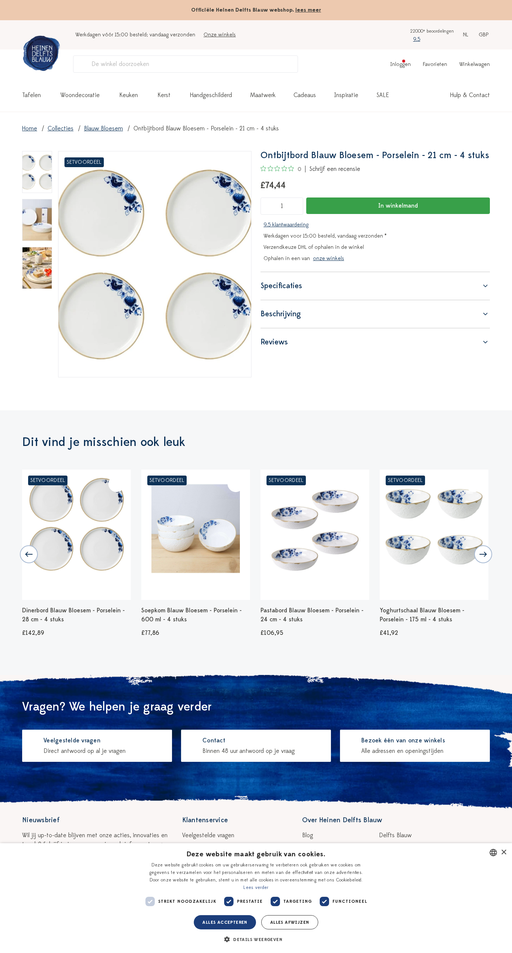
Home (29, 128)
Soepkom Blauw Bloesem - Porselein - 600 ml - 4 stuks (191, 615)
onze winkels (328, 258)
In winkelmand (398, 205)
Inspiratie (346, 95)
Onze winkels (220, 34)
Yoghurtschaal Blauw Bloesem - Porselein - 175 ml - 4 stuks (422, 615)
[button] (256, 939)
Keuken (128, 95)
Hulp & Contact (470, 95)
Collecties (60, 128)
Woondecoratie (80, 95)
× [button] (503, 852)
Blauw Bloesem (103, 128)
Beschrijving (280, 314)
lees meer (308, 10)
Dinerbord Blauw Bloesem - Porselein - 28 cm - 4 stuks (73, 615)
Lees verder (255, 887)
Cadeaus (304, 95)
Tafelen (31, 95)
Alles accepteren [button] (224, 922)
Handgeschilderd (211, 95)
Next (483, 554)
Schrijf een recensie (334, 169)
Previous (29, 554)
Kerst (164, 95)
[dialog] (256, 898)
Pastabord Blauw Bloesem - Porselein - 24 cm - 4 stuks (312, 615)
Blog (307, 835)
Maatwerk (262, 95)
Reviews (274, 342)
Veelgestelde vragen (208, 835)
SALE (382, 95)
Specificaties (281, 285)
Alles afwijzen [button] (289, 922)
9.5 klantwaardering (285, 224)
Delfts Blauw (395, 835)
